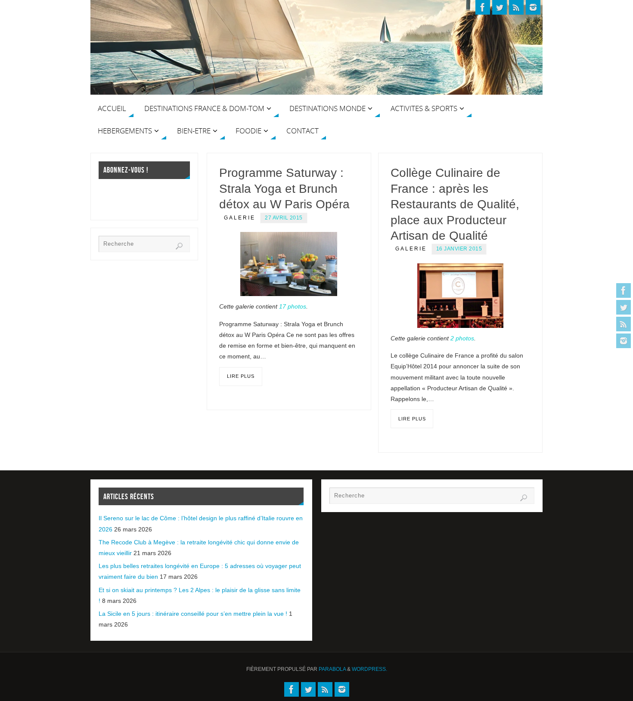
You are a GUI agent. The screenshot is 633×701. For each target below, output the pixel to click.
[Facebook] (623, 290)
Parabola (332, 669)
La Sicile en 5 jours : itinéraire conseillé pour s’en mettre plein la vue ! (193, 613)
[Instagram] (623, 341)
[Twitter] (623, 307)
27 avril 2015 (284, 218)
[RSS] (623, 324)
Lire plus (240, 376)
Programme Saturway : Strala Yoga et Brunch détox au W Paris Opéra (284, 188)
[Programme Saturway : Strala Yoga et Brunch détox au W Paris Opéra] (289, 264)
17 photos (292, 306)
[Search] (179, 246)
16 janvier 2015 (459, 249)
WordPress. (369, 669)
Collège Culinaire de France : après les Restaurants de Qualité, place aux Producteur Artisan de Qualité (455, 204)
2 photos (462, 338)
